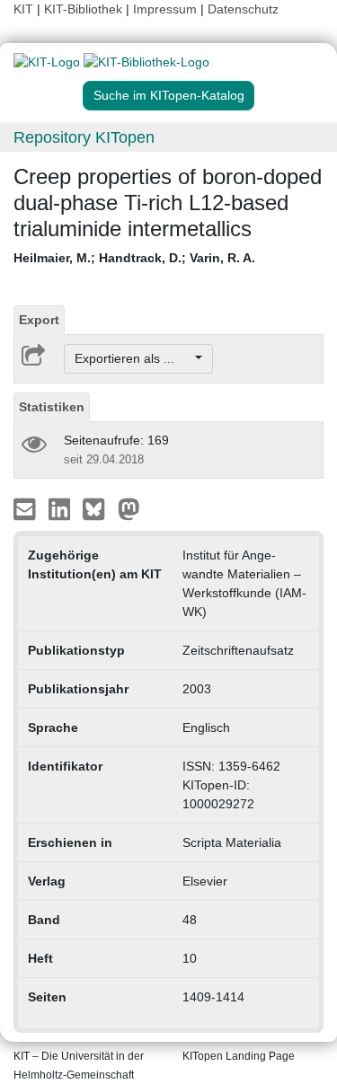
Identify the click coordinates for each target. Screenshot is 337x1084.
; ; (134, 258)
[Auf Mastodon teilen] (129, 508)
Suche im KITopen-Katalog (168, 95)
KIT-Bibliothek (85, 9)
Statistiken (51, 407)
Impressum (165, 9)
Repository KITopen (84, 137)
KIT (23, 9)
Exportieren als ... (133, 358)
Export (39, 320)
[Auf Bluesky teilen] (98, 508)
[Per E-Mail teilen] (26, 508)
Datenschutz (243, 9)
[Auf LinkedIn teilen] (62, 508)
